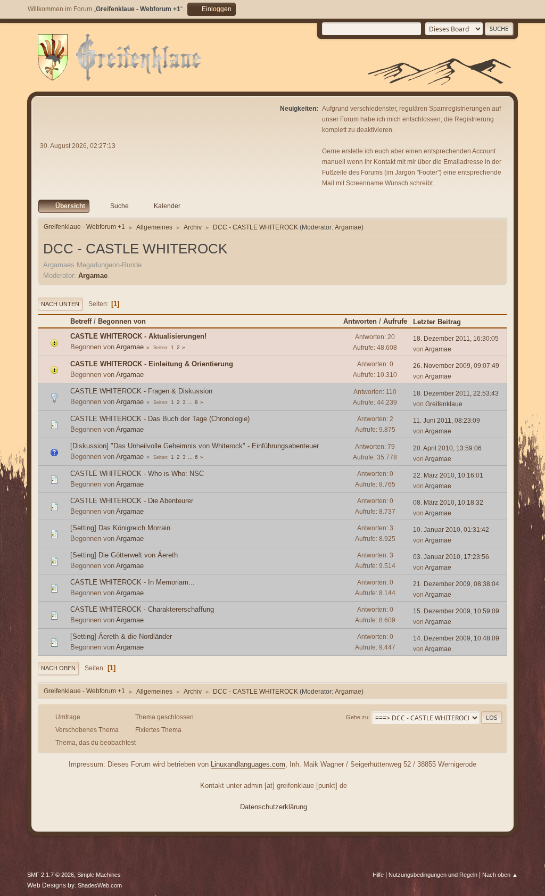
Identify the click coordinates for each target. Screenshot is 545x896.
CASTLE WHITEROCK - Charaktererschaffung (142, 609)
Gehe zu (357, 717)
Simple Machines (99, 875)
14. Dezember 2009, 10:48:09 (456, 638)
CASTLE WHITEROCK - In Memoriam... (132, 582)
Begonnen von (122, 321)
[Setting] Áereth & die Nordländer (121, 636)
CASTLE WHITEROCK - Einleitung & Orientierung (151, 364)
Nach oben (58, 668)
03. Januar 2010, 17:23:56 (451, 557)
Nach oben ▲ (500, 875)
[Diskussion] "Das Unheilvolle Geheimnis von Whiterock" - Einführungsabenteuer (194, 446)
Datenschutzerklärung (273, 807)
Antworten (360, 321)
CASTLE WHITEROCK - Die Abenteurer (131, 501)
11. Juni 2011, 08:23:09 (446, 420)
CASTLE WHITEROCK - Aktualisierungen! (138, 336)
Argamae (348, 227)
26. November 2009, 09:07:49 (456, 365)
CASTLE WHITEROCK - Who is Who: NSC (137, 474)
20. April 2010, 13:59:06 (447, 448)
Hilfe (378, 875)
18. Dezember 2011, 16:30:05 (456, 338)
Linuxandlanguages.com (248, 764)
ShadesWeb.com (100, 885)
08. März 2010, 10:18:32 (448, 502)
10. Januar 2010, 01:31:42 (451, 529)
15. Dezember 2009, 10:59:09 (456, 611)
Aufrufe (395, 321)
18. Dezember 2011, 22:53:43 (456, 393)
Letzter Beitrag (437, 322)
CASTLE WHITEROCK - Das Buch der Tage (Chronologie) (160, 419)
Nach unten (60, 304)
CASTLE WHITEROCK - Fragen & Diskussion (141, 391)
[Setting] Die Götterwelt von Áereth (124, 555)
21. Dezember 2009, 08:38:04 (456, 584)
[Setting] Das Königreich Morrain (120, 528)
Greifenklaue (444, 404)
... (191, 402)
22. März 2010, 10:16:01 (448, 475)
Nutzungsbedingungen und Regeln (433, 875)
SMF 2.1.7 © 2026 (50, 875)
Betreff (81, 321)
